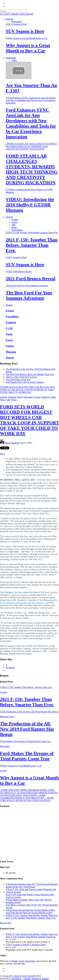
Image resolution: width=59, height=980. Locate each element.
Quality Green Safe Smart (23, 961)
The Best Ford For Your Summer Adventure (29, 295)
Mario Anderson (12, 443)
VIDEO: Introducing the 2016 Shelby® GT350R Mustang (30, 205)
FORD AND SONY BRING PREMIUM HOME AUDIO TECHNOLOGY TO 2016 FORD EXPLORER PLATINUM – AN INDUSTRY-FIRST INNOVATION (29, 792)
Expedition (12, 316)
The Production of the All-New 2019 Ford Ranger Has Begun (27, 729)
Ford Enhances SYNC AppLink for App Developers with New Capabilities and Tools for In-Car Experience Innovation (31, 123)
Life (8, 399)
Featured (45, 397)
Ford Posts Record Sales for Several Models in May (29, 912)
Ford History (17, 230)
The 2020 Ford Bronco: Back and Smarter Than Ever (30, 374)
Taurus (10, 357)
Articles (9, 217)
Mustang (11, 351)
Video (14, 60)
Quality (14, 219)
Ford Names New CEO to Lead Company (25, 382)
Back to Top (5, 923)
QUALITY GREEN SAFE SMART (19, 976)
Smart (14, 227)
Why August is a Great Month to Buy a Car (28, 48)
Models (9, 305)
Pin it (2, 454)
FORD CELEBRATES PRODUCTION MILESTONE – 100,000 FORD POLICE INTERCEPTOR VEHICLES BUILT (27, 798)
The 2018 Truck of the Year (18, 379)
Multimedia (11, 58)
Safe (13, 225)
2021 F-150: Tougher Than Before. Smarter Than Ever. (32, 245)
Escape (10, 310)
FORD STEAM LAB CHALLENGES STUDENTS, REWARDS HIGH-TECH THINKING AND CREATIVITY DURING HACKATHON (31, 169)
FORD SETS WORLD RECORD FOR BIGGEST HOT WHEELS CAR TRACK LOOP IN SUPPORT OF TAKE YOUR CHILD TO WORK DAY (29, 420)
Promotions (16, 21)
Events (37, 397)
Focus (9, 340)
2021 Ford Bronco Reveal (30, 278)
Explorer (11, 322)
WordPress (16, 978)
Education (28, 397)
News (14, 399)
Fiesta (9, 334)
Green (14, 222)
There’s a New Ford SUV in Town (21, 377)
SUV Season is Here (25, 31)
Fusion (10, 345)
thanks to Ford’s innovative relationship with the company (29, 601)
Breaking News (15, 397)
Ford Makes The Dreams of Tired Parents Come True (27, 756)
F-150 (9, 328)
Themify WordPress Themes (36, 978)
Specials (9, 19)
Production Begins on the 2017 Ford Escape (32, 885)
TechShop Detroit (19, 595)
